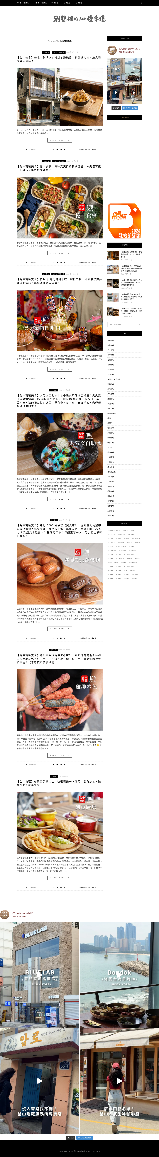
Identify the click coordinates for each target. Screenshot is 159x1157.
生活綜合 (110, 462)
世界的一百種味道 (41, 3)
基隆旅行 (110, 389)
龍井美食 (134, 578)
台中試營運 (132, 550)
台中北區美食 (121, 534)
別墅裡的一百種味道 (114, 530)
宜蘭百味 (110, 404)
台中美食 (131, 546)
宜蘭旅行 (110, 399)
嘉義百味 (110, 384)
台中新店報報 (136, 538)
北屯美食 (125, 530)
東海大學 (132, 570)
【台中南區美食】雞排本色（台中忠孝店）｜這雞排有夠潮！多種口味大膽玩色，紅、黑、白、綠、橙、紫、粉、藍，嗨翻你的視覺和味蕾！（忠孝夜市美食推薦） (59, 659)
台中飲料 (110, 554)
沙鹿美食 (126, 574)
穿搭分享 (110, 486)
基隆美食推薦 (133, 562)
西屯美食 (110, 578)
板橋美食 (118, 574)
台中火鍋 (129, 542)
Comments (31, 149)
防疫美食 (126, 578)
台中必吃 (118, 538)
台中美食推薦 (112, 550)
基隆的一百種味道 (113, 562)
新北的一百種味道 (129, 566)
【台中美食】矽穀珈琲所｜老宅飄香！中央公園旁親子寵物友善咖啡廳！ (131, 254)
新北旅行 (110, 433)
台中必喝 (126, 538)
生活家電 (110, 457)
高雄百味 (110, 516)
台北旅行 (110, 360)
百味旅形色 (54, 3)
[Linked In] (64, 149)
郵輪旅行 (110, 496)
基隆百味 (110, 394)
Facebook (125, 117)
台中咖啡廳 (131, 534)
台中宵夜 (110, 538)
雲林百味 (110, 506)
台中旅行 (110, 350)
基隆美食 (124, 562)
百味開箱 (79, 3)
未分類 (109, 447)
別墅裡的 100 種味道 (88, 149)
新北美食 (110, 570)
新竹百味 (110, 443)
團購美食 (129, 558)
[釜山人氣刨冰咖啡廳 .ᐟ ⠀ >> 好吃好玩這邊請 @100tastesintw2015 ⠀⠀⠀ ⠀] (133, 92)
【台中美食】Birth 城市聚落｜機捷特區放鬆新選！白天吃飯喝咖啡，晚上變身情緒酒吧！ (131, 268)
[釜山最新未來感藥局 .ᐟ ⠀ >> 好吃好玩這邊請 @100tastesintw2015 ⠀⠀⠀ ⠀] (116, 69)
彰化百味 (110, 408)
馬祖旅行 (110, 511)
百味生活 (67, 3)
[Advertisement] (124, 164)
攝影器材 (110, 428)
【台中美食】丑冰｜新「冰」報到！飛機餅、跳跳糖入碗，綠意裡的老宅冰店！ (131, 310)
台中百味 (46, 52)
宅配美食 (118, 566)
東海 (125, 570)
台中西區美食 (123, 550)
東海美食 (110, 574)
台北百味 (110, 365)
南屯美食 (133, 530)
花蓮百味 (110, 491)
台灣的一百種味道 (23, 3)
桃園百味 (110, 452)
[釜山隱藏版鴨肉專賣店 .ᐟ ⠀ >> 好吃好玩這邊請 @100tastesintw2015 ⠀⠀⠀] (116, 92)
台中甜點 (137, 542)
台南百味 (110, 374)
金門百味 (110, 501)
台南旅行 (110, 369)
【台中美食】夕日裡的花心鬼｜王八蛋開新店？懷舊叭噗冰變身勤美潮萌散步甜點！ (131, 296)
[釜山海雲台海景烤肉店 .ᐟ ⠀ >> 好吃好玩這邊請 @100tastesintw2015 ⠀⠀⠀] (133, 69)
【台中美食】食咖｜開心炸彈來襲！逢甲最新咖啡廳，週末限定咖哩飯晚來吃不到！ (131, 282)
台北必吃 (118, 554)
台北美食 (110, 558)
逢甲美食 (118, 578)
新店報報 (118, 570)
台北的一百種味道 (129, 554)
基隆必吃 (137, 558)
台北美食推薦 (120, 558)
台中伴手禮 (111, 534)
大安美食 (110, 566)
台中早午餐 (121, 542)
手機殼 (109, 418)
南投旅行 (110, 340)
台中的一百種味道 (121, 546)
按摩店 (109, 423)
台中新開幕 (111, 542)
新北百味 (110, 438)
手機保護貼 (111, 413)
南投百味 (110, 345)
